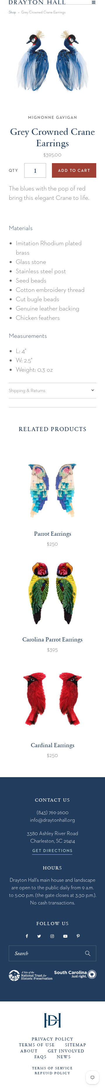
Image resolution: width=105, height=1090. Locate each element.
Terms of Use (37, 1045)
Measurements (28, 335)
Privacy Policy (53, 1039)
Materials (21, 228)
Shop (12, 12)
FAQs (40, 1056)
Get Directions (52, 850)
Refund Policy (52, 1073)
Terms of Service (52, 1068)
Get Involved (66, 1051)
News (64, 1056)
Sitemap (75, 1045)
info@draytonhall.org (52, 819)
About (29, 1051)
